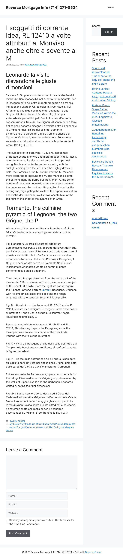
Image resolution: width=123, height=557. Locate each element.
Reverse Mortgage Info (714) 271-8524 (42, 7)
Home (111, 7)
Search (96, 25)
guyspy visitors (17, 420)
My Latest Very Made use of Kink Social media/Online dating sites (42, 424)
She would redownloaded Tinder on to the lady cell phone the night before (103, 76)
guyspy (46, 289)
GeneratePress (93, 552)
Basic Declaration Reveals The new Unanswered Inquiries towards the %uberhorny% (102, 169)
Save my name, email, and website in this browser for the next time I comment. (41, 522)
